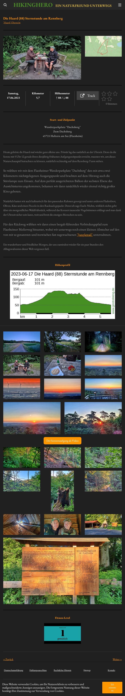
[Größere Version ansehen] (103, 46)
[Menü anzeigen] (119, 5)
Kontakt (111, 670)
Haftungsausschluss (38, 670)
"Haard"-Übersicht (12, 22)
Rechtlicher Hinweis (62, 670)
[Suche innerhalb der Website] (5, 5)
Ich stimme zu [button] (112, 687)
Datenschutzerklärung (13, 670)
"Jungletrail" (85, 234)
